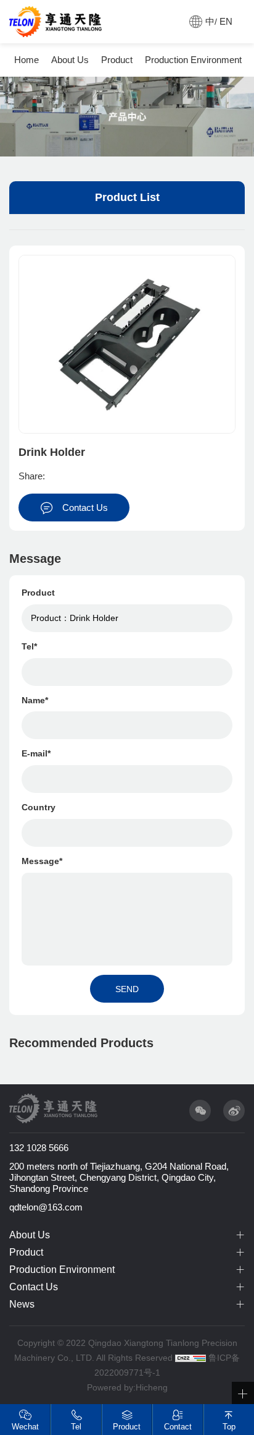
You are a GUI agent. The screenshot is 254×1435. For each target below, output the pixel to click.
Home (26, 59)
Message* (42, 861)
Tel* (29, 646)
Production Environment (193, 59)
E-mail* (36, 753)
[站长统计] (190, 1358)
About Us (70, 59)
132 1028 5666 (38, 1147)
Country (38, 807)
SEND (127, 989)
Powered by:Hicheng (127, 1387)
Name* (35, 700)
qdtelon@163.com (46, 1207)
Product (117, 59)
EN (225, 21)
